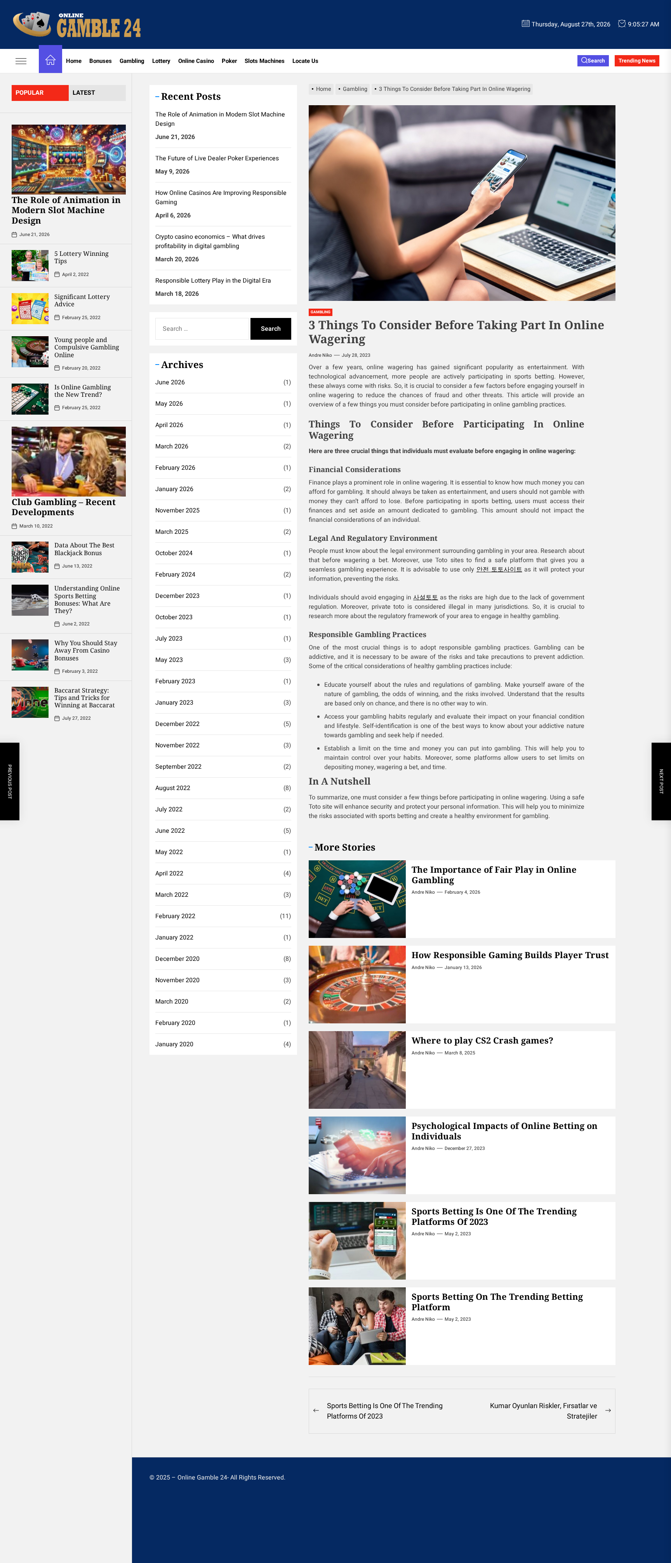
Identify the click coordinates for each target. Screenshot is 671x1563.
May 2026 (169, 404)
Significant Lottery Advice (82, 300)
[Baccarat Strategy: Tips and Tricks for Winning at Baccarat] (30, 702)
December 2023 (177, 596)
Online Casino (196, 61)
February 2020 (175, 1023)
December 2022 (177, 724)
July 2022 (169, 809)
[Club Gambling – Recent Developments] (69, 462)
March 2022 (171, 895)
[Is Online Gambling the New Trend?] (30, 399)
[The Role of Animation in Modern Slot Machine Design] (69, 160)
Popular (29, 92)
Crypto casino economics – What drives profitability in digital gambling (210, 241)
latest (84, 92)
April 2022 (169, 874)
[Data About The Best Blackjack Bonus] (30, 557)
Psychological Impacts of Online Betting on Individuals (505, 1130)
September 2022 (178, 767)
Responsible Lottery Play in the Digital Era (213, 280)
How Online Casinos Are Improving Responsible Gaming (221, 197)
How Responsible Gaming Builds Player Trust (510, 954)
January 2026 (174, 489)
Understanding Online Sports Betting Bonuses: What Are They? (87, 599)
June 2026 (170, 382)
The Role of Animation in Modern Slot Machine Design (66, 210)
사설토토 (425, 597)
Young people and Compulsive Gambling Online (86, 347)
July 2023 (169, 639)
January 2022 (174, 938)
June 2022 (170, 831)
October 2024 (174, 553)
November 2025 (177, 511)
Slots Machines (265, 61)
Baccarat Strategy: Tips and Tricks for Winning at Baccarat (84, 697)
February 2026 (175, 468)
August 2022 (172, 788)
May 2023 (169, 660)
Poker (229, 61)
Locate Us (305, 61)
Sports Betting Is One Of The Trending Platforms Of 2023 (494, 1216)
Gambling (132, 61)
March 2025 (171, 532)
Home (74, 61)
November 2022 (177, 745)
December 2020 (177, 959)
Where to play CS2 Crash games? (482, 1040)
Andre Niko (320, 355)
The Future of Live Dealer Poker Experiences (217, 158)
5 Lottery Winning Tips (81, 257)
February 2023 (175, 681)
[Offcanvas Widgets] (21, 61)
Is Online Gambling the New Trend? (82, 391)
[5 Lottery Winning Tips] (30, 265)
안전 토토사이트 (499, 569)
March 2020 (171, 1002)
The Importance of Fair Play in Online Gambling (494, 874)
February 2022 (175, 916)
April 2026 (169, 425)
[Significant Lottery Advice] (30, 308)
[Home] (50, 61)
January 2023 (174, 703)
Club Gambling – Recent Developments (64, 507)
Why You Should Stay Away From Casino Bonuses (85, 650)
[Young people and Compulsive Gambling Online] (30, 351)
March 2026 (171, 447)
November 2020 (177, 980)
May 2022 (169, 852)
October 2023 (174, 617)
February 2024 (175, 575)
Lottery (161, 61)
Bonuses (100, 61)
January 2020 (174, 1044)
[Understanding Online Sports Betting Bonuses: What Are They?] (30, 600)
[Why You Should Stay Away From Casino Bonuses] (30, 655)
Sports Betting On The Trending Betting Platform (497, 1301)
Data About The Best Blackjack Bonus (84, 549)
